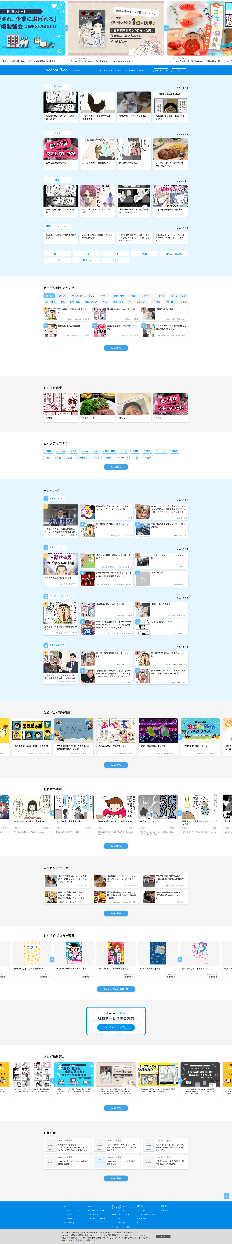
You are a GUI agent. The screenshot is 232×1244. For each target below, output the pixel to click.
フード (115, 254)
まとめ (57, 260)
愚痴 (74, 451)
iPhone (122, 458)
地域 (144, 254)
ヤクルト (84, 458)
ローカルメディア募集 (121, 1227)
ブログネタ (116, 1218)
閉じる (163, 1236)
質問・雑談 (110, 451)
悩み (86, 451)
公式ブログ (108, 70)
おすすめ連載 (93, 1214)
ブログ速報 (97, 70)
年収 (59, 458)
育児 (97, 458)
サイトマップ (142, 1218)
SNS (148, 451)
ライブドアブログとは (73, 1210)
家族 (70, 458)
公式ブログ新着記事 (96, 1210)
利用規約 (140, 1206)
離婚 (175, 451)
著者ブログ (18, 977)
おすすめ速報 (69, 1223)
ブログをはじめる (161, 70)
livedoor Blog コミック (138, 70)
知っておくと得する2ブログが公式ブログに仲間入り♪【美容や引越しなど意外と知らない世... (112, 61)
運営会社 (164, 1206)
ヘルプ (139, 1223)
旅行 (149, 458)
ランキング (77, 70)
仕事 (136, 451)
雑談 (49, 451)
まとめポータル (121, 70)
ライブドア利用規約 (75, 1240)
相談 (125, 451)
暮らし (57, 254)
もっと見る (183, 88)
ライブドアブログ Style (78, 58)
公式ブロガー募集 (119, 1223)
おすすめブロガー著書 (97, 1218)
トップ (66, 1206)
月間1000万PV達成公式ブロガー (119, 1207)
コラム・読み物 (174, 254)
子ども (136, 458)
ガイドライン (142, 1210)
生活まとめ (86, 260)
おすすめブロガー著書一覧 (116, 989)
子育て (86, 254)
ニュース (162, 451)
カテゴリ (87, 70)
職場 (109, 458)
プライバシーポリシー (146, 1214)
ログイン (179, 70)
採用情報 (164, 1210)
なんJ (115, 260)
